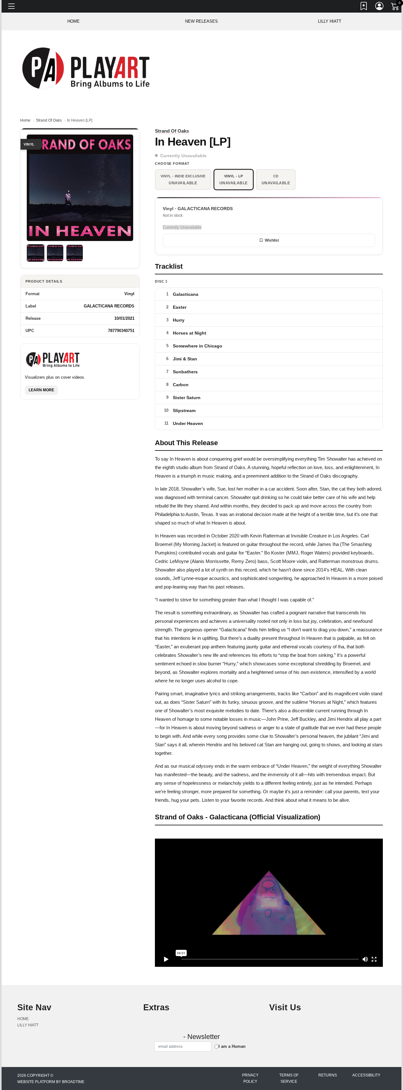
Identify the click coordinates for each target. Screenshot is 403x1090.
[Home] (87, 68)
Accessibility (366, 1075)
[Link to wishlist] (364, 7)
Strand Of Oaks (49, 120)
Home (25, 120)
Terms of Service (288, 1078)
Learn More (41, 390)
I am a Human (232, 1046)
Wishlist (272, 240)
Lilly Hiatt (329, 21)
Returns (327, 1075)
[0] (395, 7)
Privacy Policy (250, 1078)
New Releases (201, 21)
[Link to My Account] (379, 7)
